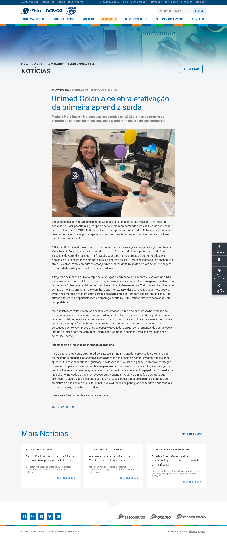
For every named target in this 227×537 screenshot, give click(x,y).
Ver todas (194, 433)
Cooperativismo (63, 19)
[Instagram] (33, 516)
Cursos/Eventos (136, 19)
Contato (198, 19)
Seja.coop (186, 2)
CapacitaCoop (139, 2)
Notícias (88, 19)
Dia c (125, 2)
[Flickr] (58, 516)
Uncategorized (55, 64)
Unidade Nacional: (110, 2)
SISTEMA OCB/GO (29, 2)
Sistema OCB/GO (33, 19)
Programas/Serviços (169, 19)
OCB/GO (61, 2)
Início (24, 64)
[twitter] (50, 516)
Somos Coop (171, 2)
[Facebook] (24, 516)
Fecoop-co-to (75, 2)
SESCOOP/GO (47, 2)
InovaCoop (156, 2)
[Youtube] (41, 516)
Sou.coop (200, 2)
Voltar (193, 69)
